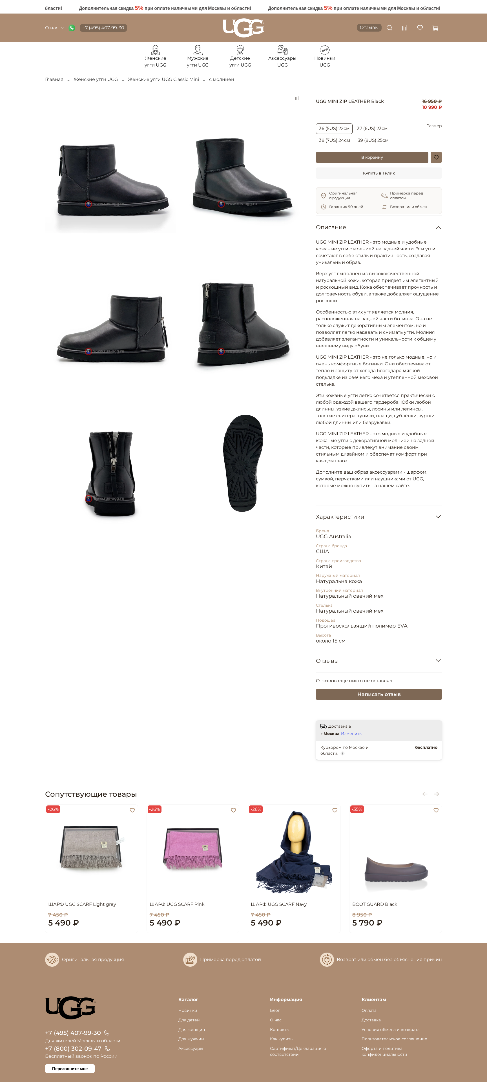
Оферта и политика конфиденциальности (384, 1051)
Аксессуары (190, 1048)
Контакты (279, 1029)
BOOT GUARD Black (374, 904)
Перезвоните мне (70, 1068)
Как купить (281, 1038)
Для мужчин (191, 1038)
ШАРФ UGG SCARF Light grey (82, 904)
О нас (51, 27)
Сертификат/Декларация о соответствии (298, 1051)
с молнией (221, 79)
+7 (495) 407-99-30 (103, 27)
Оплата (369, 1010)
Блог (275, 1010)
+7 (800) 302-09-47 (73, 1048)
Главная (54, 79)
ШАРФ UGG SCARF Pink (177, 904)
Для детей (189, 1020)
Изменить (351, 733)
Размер (434, 125)
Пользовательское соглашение (394, 1038)
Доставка (371, 1020)
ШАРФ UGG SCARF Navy (279, 904)
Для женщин (191, 1029)
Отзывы (369, 27)
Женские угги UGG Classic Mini (163, 79)
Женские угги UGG (96, 79)
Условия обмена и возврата (391, 1029)
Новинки (187, 1010)
